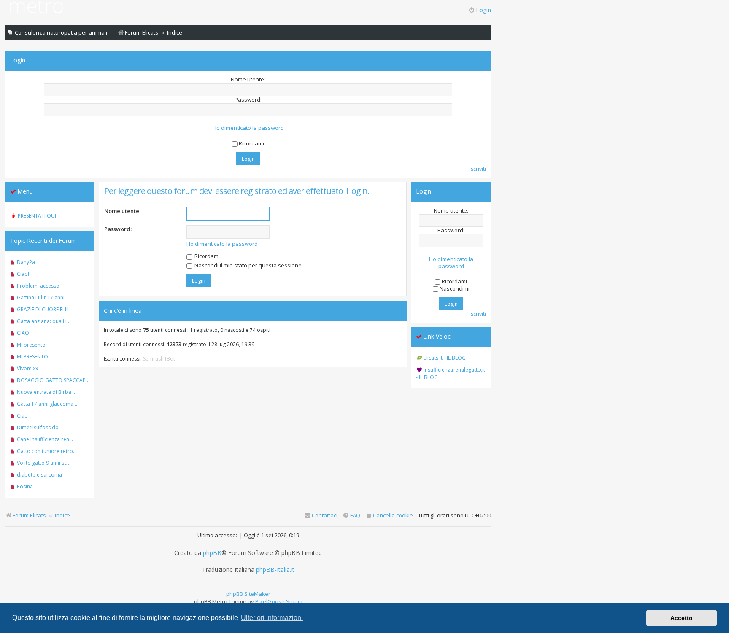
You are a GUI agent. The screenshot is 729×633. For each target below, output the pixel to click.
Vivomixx (27, 368)
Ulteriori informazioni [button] (272, 617)
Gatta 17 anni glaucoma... (47, 403)
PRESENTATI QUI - (38, 215)
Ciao (22, 415)
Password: (118, 229)
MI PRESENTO (32, 356)
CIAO (23, 333)
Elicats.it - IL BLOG (445, 357)
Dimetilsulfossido (38, 427)
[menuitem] (389, 515)
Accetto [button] (681, 617)
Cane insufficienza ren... (45, 439)
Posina (25, 486)
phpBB (212, 553)
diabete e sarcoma (39, 474)
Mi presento (31, 344)
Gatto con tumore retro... (47, 451)
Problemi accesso (38, 285)
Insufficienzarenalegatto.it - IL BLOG (450, 373)
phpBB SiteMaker (248, 594)
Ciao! (23, 273)
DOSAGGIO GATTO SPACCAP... (53, 380)
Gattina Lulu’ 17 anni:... (43, 297)
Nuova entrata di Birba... (46, 392)
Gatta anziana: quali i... (43, 321)
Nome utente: (122, 211)
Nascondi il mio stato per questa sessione (247, 265)
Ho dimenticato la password (248, 128)
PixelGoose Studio (278, 601)
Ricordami (206, 256)
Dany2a (26, 262)
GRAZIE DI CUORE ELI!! (43, 309)
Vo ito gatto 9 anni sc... (43, 462)
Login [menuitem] (483, 10)
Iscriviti (478, 168)
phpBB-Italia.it (275, 570)
